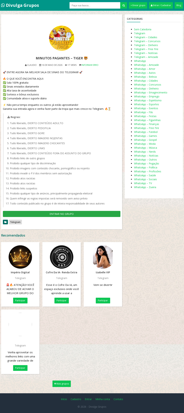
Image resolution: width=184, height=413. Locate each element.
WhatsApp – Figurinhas (147, 120)
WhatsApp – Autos (145, 72)
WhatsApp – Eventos (146, 108)
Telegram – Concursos (147, 41)
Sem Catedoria (142, 29)
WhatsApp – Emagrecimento (150, 92)
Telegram (15, 222)
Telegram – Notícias (146, 53)
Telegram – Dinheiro (146, 45)
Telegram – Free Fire (146, 49)
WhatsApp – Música (145, 147)
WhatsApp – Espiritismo (148, 100)
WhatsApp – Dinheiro (146, 88)
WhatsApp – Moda (145, 143)
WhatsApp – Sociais (145, 179)
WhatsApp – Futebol (146, 132)
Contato (118, 399)
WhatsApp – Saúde (145, 175)
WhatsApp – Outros (145, 159)
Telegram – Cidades (145, 37)
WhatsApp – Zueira (145, 187)
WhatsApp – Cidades (146, 80)
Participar (20, 300)
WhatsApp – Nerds (145, 151)
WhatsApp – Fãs (143, 112)
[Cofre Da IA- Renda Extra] (61, 257)
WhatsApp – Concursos (147, 84)
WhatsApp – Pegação (146, 163)
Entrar (88, 399)
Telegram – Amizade (146, 57)
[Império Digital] (20, 257)
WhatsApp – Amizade (146, 65)
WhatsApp (140, 61)
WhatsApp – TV (143, 183)
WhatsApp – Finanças (146, 124)
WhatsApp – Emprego (146, 96)
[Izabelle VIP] (103, 257)
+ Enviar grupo (138, 5)
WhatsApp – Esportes (146, 104)
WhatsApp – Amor (144, 68)
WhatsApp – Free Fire (146, 128)
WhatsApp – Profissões (147, 171)
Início (64, 399)
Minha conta (102, 399)
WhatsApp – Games (145, 136)
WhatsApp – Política (145, 167)
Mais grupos (62, 383)
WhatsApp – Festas (145, 116)
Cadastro (76, 399)
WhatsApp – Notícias (146, 155)
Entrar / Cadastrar (161, 5)
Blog (178, 5)
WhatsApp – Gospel (145, 139)
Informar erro (90, 65)
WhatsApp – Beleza (145, 76)
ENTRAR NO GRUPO (62, 214)
